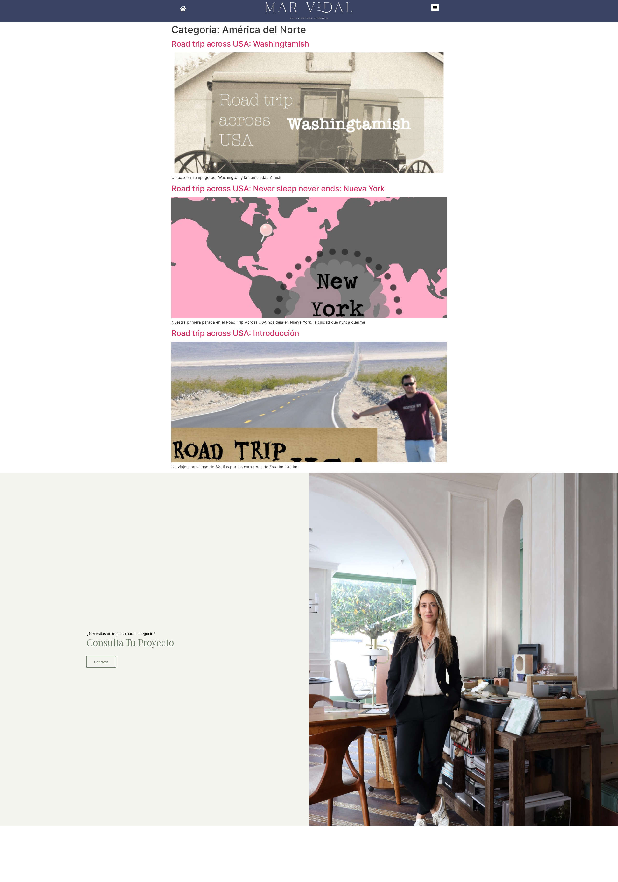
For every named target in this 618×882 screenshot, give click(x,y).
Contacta (101, 662)
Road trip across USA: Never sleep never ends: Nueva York (278, 188)
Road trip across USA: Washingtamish (240, 44)
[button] (435, 7)
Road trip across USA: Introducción (235, 333)
